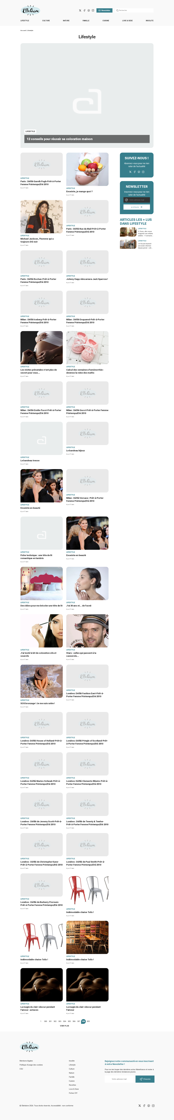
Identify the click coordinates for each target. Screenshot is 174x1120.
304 (64, 1021)
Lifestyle (24, 21)
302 (55, 1021)
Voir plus (64, 1026)
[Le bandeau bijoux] (87, 433)
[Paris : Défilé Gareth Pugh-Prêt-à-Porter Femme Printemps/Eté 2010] (41, 164)
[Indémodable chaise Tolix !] (87, 890)
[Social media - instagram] (93, 10)
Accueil (23, 30)
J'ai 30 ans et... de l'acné (78, 605)
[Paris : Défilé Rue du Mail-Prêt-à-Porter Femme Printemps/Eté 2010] (87, 211)
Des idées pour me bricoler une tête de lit (41, 605)
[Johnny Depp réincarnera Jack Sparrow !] (87, 262)
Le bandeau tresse (30, 460)
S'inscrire (146, 1079)
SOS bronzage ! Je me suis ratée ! (37, 703)
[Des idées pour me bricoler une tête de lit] (41, 583)
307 (78, 1021)
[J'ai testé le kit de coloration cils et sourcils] (41, 631)
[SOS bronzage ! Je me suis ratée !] (41, 681)
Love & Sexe (127, 21)
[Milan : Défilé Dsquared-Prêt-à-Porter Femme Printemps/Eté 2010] (87, 302)
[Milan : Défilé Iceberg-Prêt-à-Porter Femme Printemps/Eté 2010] (41, 302)
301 (50, 1021)
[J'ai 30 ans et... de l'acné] (87, 583)
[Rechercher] (117, 10)
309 (88, 1021)
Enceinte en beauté (30, 508)
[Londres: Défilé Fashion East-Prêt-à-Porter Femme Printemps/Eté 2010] (87, 676)
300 (45, 1021)
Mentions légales (26, 1061)
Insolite (150, 21)
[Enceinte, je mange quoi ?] (87, 169)
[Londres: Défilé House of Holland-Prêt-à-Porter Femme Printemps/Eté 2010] (41, 723)
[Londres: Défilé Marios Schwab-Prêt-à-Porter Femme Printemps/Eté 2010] (41, 764)
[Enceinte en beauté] (41, 485)
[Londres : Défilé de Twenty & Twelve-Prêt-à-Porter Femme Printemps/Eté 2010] (87, 804)
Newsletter (105, 10)
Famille (86, 21)
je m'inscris (135, 207)
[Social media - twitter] (80, 10)
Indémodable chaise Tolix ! (80, 912)
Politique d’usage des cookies (31, 1065)
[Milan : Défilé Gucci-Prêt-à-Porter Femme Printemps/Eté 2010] (87, 393)
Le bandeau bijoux (75, 450)
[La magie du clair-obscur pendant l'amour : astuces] (41, 984)
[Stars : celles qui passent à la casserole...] (87, 631)
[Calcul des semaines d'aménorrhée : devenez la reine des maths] (87, 347)
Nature (66, 21)
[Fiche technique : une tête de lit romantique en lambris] (41, 533)
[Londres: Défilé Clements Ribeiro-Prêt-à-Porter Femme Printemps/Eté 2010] (87, 764)
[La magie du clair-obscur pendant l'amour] (87, 984)
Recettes (72, 1085)
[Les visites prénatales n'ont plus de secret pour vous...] (41, 347)
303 (59, 1021)
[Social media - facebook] (84, 10)
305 (69, 1021)
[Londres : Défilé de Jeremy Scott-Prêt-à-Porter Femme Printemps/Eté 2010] (41, 804)
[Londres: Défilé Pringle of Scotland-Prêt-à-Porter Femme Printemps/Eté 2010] (87, 723)
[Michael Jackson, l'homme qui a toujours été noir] (41, 216)
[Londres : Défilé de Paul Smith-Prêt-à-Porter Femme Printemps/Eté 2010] (87, 844)
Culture (46, 21)
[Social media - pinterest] (88, 10)
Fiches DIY (73, 1093)
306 (74, 1021)
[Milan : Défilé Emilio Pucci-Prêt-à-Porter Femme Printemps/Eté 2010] (41, 393)
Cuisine (106, 21)
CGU (21, 1069)
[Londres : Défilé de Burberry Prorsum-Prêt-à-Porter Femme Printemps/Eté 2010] (41, 885)
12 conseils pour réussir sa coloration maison (59, 139)
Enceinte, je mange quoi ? (79, 191)
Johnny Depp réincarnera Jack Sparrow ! (87, 279)
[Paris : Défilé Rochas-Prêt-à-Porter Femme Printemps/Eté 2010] (41, 262)
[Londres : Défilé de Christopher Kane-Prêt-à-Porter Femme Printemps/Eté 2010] (41, 844)
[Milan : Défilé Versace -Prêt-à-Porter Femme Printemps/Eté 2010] (87, 480)
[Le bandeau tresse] (41, 438)
